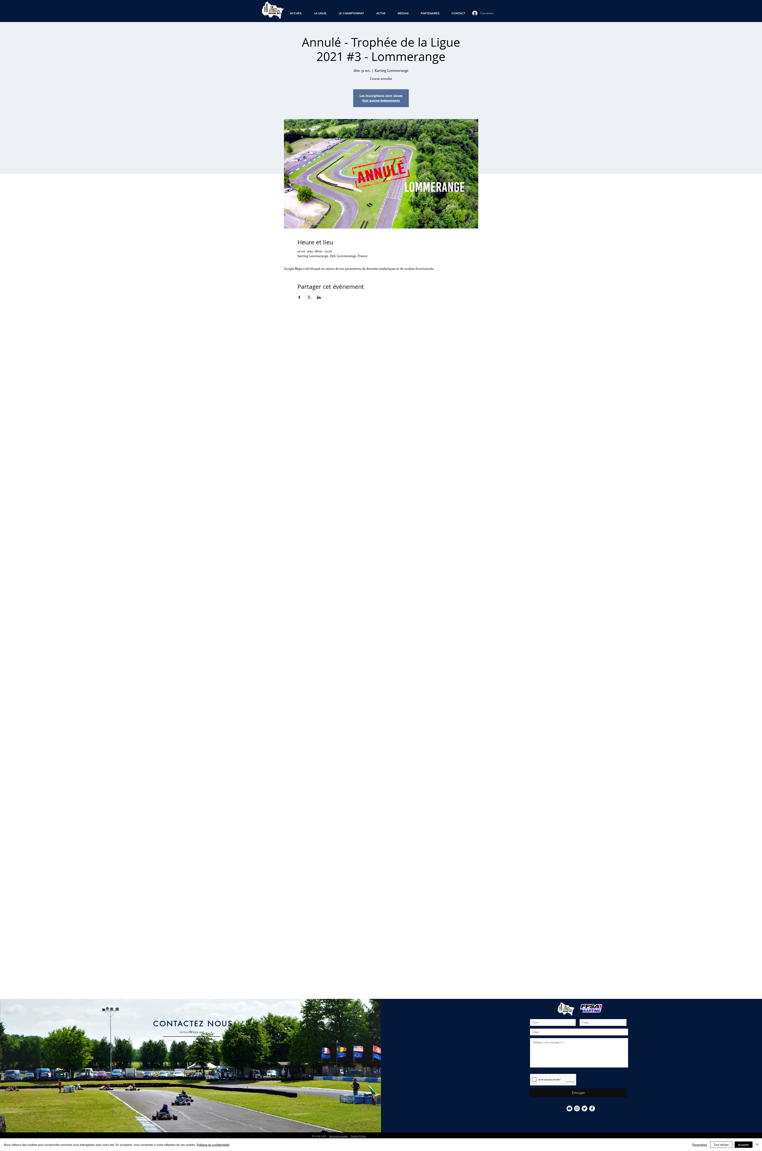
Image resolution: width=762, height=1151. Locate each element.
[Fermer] (757, 1144)
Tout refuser (721, 1145)
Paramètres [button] (699, 1145)
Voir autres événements (381, 100)
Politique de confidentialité (213, 1145)
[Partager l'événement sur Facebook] (299, 297)
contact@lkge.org (191, 1032)
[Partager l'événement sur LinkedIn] (319, 297)
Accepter (743, 1145)
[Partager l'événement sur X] (309, 297)
